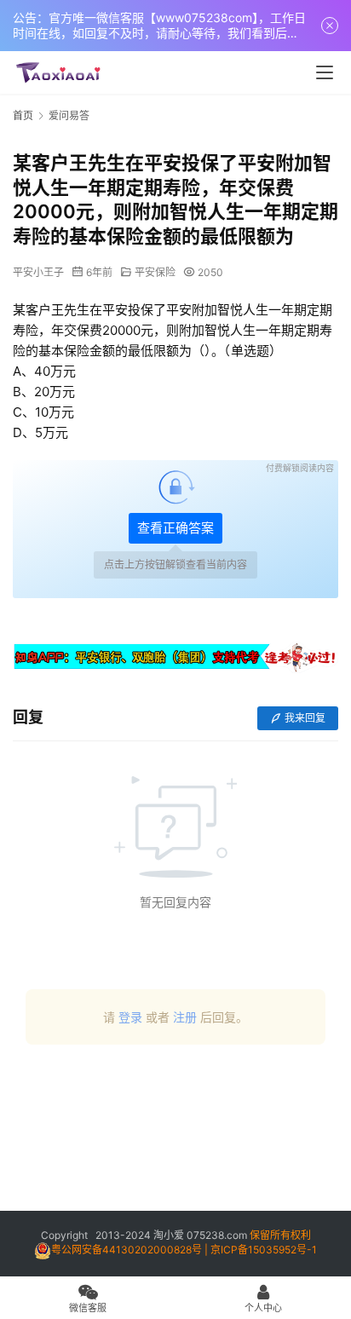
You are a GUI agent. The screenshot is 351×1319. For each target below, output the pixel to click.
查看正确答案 (175, 528)
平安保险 (155, 272)
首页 (23, 115)
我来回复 (305, 717)
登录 (130, 1017)
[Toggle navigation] (324, 72)
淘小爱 (168, 1235)
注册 (185, 1017)
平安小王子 (38, 272)
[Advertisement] (175, 1134)
